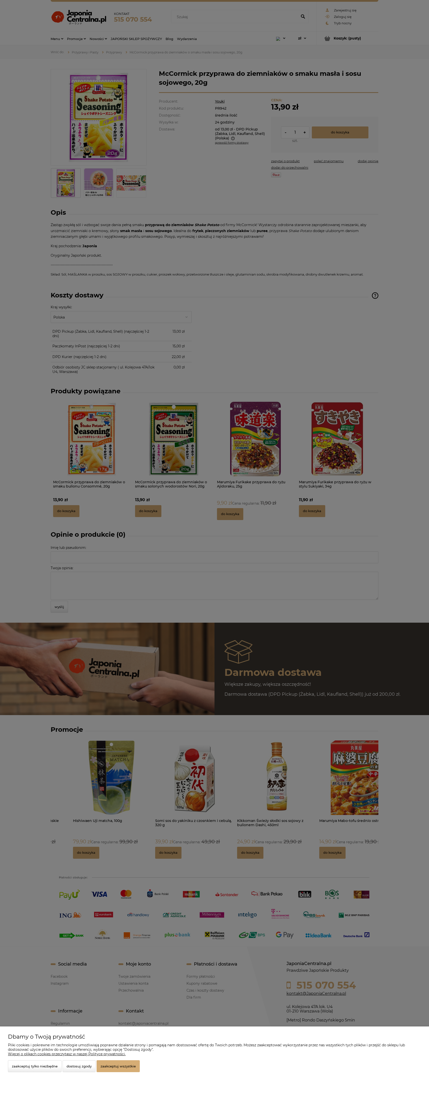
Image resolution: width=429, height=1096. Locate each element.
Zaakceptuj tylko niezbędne (35, 1066)
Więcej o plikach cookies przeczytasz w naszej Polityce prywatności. (67, 1054)
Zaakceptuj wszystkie (118, 1066)
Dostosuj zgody (79, 1066)
